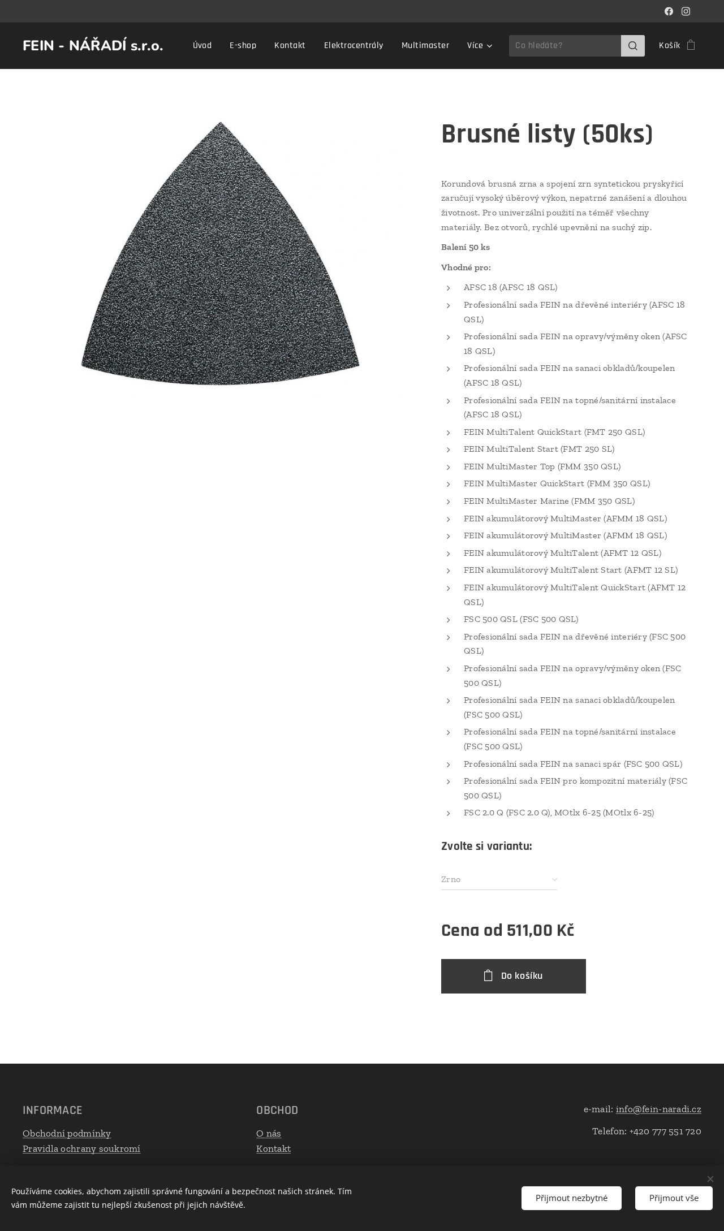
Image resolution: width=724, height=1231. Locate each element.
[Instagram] (686, 11)
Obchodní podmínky (67, 1133)
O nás (268, 1133)
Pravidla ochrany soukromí (82, 1148)
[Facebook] (669, 11)
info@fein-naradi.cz (658, 1109)
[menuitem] (205, 46)
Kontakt (273, 1148)
